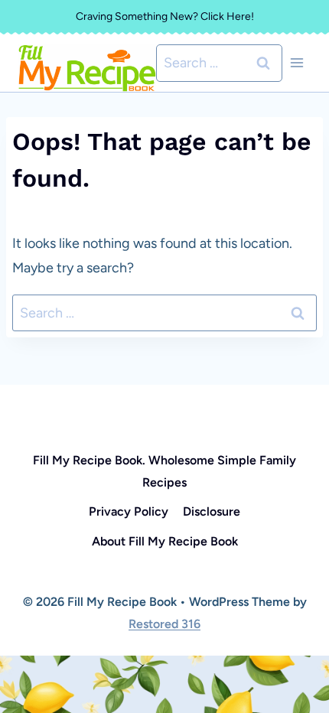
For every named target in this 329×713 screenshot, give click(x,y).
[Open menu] (296, 63)
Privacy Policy (128, 511)
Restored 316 (164, 624)
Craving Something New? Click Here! (165, 16)
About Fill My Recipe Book (165, 541)
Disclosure (211, 511)
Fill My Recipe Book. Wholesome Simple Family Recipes (164, 471)
